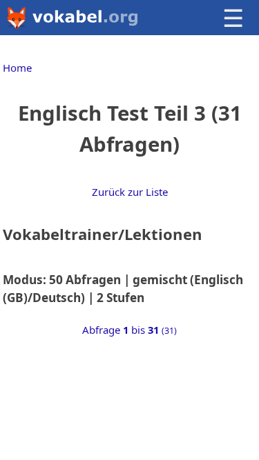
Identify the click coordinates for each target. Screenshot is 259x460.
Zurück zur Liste (130, 192)
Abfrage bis (129, 330)
